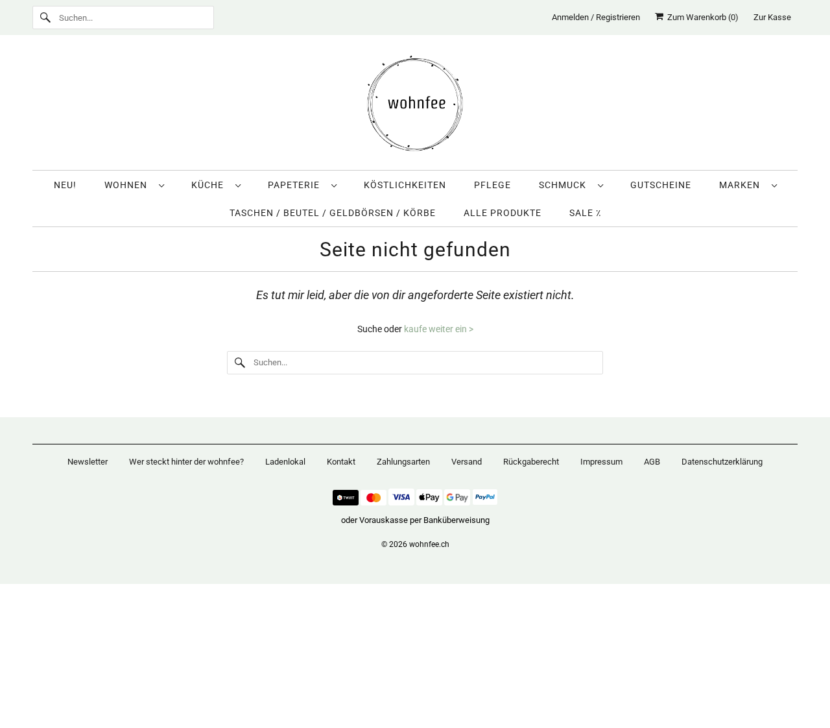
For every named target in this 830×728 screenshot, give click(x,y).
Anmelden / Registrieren (596, 17)
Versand (466, 462)
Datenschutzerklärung (722, 462)
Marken (742, 185)
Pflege (492, 185)
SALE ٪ (585, 213)
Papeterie (296, 185)
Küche (210, 185)
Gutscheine (660, 185)
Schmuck (565, 185)
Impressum (601, 462)
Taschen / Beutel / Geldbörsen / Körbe (333, 213)
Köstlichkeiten (405, 185)
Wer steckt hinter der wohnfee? (186, 462)
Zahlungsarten (403, 462)
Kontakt (341, 462)
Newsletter (87, 462)
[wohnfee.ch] (415, 106)
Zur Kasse (772, 17)
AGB (652, 462)
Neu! (65, 185)
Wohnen (128, 185)
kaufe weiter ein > (438, 329)
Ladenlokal (285, 462)
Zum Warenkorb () (701, 17)
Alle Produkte (502, 213)
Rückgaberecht (531, 462)
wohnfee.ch (429, 544)
